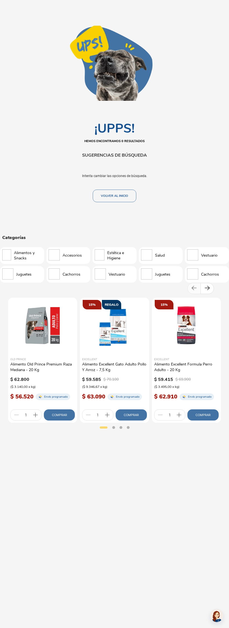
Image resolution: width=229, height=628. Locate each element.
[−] (16, 415)
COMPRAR (59, 415)
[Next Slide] (207, 288)
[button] (103, 427)
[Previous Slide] (194, 288)
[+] (35, 415)
